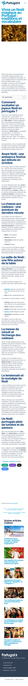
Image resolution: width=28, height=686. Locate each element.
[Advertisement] (14, 58)
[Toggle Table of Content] (23, 97)
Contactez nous (7, 665)
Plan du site (13, 670)
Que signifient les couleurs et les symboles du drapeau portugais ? (14, 561)
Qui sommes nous (7, 662)
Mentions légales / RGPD (9, 667)
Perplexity (12, 465)
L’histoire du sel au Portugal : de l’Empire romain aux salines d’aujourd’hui (11, 541)
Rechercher (6, 670)
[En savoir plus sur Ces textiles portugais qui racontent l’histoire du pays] (14, 593)
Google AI (5, 468)
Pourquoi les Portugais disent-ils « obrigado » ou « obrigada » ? (13, 581)
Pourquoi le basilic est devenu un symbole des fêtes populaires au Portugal (13, 642)
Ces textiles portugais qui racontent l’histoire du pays (13, 601)
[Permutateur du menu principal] (25, 3)
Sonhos (6, 311)
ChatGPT (5, 465)
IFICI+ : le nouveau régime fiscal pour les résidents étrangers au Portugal (14, 509)
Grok (19, 465)
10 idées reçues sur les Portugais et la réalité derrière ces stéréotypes (14, 513)
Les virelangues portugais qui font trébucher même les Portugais (13, 621)
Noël (19, 85)
